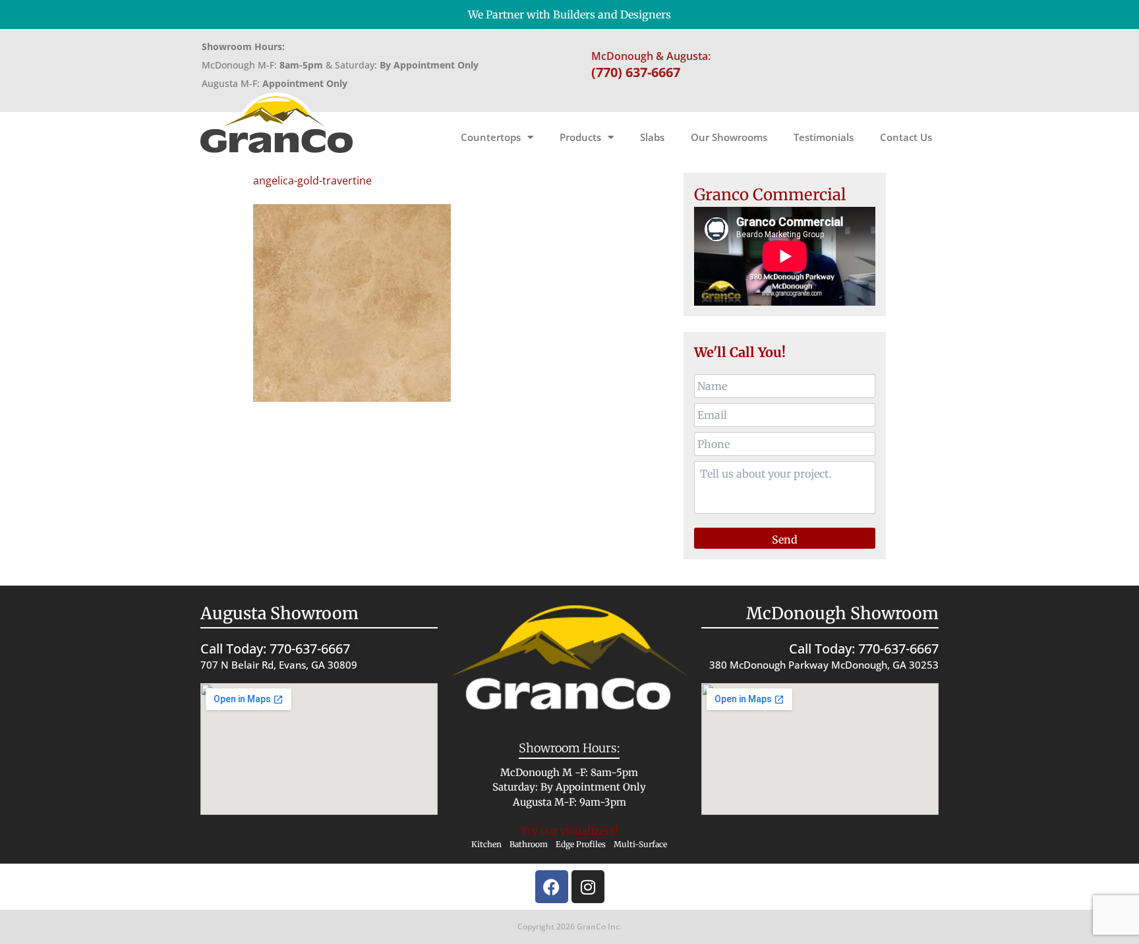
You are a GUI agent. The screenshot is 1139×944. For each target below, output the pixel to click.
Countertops (491, 137)
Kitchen (486, 844)
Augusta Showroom (279, 613)
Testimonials (824, 137)
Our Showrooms (729, 137)
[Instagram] (587, 886)
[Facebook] (551, 886)
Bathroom (529, 844)
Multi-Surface (640, 844)
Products (580, 137)
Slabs (652, 137)
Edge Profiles (581, 844)
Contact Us (906, 137)
